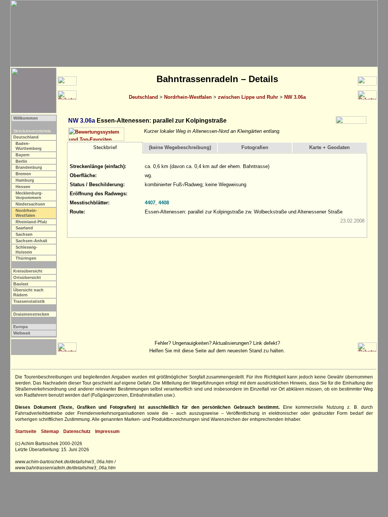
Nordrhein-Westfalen (188, 97)
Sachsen (24, 234)
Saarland (24, 228)
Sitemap (50, 431)
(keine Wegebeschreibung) (180, 147)
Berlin (21, 161)
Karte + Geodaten (329, 147)
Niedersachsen (30, 204)
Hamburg (25, 180)
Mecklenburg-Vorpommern (29, 195)
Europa (20, 326)
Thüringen (26, 258)
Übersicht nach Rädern (28, 292)
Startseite (25, 431)
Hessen (23, 186)
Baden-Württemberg (29, 146)
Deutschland (143, 97)
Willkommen (25, 118)
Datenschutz (77, 431)
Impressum (107, 431)
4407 (150, 203)
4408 (163, 203)
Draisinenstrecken (31, 314)
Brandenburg (29, 167)
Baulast (20, 284)
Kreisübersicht (27, 271)
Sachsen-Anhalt (31, 240)
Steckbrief (105, 147)
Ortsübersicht (27, 277)
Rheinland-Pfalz (31, 222)
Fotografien (254, 147)
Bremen (23, 173)
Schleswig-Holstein (27, 249)
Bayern (23, 155)
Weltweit (21, 333)
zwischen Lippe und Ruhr (248, 97)
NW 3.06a (295, 97)
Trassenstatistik (29, 301)
